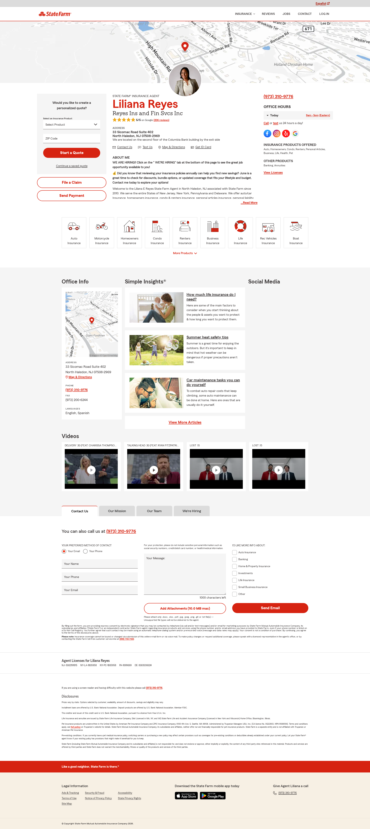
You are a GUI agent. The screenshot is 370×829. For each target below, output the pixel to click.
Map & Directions (80, 377)
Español (321, 3)
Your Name (71, 563)
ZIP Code (51, 138)
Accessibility (125, 793)
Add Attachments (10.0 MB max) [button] (185, 608)
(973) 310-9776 (278, 96)
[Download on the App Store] (186, 795)
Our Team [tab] (154, 511)
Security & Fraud (94, 793)
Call (266, 123)
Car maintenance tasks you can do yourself (213, 382)
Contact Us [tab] (79, 511)
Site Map (67, 803)
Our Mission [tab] (117, 511)
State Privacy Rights (129, 798)
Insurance (243, 13)
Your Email (74, 551)
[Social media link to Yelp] (286, 133)
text (275, 123)
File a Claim (72, 182)
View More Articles (185, 422)
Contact (305, 13)
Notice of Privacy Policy (98, 798)
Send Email (270, 608)
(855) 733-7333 (126, 639)
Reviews (268, 13)
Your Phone (95, 551)
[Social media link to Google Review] (295, 133)
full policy (76, 727)
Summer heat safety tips (207, 337)
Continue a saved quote (71, 165)
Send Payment (71, 196)
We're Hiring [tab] (191, 511)
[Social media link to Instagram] (277, 133)
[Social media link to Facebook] (267, 133)
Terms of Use (69, 798)
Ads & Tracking (70, 793)
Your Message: (155, 558)
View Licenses (273, 172)
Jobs (286, 13)
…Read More (249, 202)
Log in (324, 13)
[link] (55, 14)
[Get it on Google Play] (213, 795)
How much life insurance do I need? (211, 297)
